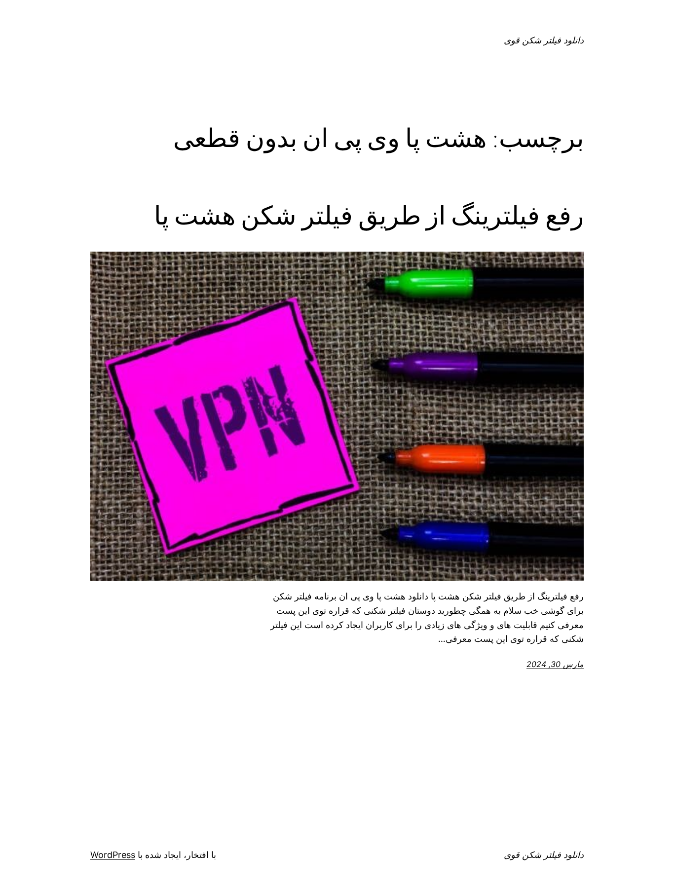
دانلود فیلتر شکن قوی (544, 40)
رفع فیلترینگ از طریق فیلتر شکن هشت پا (369, 215)
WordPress (112, 855)
